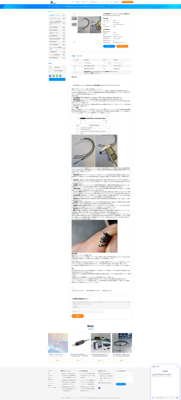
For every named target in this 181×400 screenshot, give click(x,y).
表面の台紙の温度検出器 (57, 38)
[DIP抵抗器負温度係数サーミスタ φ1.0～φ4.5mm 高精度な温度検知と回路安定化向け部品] (101, 343)
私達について (51, 379)
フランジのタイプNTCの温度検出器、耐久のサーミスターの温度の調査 (88, 375)
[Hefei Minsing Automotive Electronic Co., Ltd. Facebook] (99, 388)
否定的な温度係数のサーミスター (93, 290)
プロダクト (50, 375)
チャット (128, 2)
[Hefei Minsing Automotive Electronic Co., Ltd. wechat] (57, 75)
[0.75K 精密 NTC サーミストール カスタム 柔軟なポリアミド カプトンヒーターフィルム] (89, 25)
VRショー (50, 377)
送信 (77, 316)
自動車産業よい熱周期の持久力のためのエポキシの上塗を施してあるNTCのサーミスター (69, 382)
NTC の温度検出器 (57, 27)
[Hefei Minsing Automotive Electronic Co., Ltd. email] (50, 75)
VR (107, 1)
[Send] (177, 397)
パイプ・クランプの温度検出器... (57, 48)
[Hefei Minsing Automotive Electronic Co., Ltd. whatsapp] (53, 75)
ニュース (50, 381)
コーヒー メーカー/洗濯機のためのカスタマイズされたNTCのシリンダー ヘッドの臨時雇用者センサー (88, 382)
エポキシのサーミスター (57, 18)
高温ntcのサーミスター (107, 290)
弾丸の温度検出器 (57, 57)
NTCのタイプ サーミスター (78, 290)
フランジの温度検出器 (57, 54)
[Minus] (177, 366)
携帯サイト (50, 385)
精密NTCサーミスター (57, 15)
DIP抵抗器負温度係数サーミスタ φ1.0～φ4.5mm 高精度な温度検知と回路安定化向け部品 (100, 356)
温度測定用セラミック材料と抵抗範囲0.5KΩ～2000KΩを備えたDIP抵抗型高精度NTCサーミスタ (79, 356)
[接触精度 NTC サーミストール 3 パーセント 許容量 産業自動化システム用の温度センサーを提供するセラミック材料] (122, 343)
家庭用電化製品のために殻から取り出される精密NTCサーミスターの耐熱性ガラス (69, 388)
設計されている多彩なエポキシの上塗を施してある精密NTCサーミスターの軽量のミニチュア (69, 375)
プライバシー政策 (52, 387)
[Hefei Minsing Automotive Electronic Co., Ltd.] (53, 2)
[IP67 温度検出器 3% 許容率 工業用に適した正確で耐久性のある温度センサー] (58, 343)
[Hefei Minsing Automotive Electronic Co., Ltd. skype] (60, 75)
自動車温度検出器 (57, 35)
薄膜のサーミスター (57, 33)
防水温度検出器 (57, 51)
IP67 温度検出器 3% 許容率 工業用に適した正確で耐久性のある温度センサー (58, 356)
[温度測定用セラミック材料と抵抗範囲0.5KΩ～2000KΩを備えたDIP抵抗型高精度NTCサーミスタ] (79, 343)
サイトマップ (51, 383)
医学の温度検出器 (57, 30)
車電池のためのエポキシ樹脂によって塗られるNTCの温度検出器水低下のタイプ (88, 388)
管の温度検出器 (57, 41)
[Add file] (153, 397)
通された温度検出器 (57, 44)
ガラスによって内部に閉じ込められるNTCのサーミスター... (57, 23)
